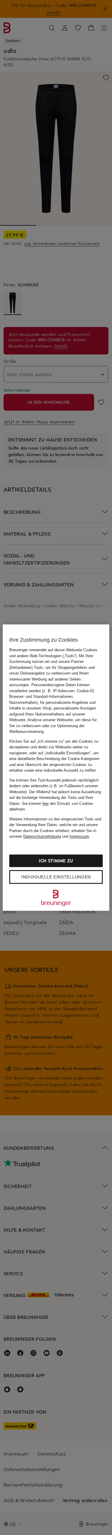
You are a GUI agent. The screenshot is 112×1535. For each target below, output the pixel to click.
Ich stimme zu (56, 860)
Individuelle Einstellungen (56, 876)
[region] (56, 767)
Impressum (79, 836)
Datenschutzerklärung (42, 836)
